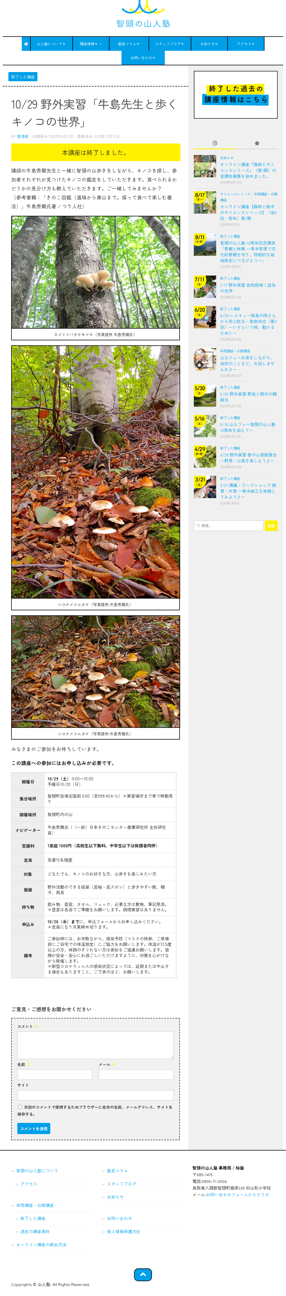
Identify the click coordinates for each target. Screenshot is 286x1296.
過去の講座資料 (35, 1231)
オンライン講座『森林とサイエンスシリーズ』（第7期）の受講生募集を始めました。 (248, 170)
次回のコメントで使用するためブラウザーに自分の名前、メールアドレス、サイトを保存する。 (95, 1110)
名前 (23, 1064)
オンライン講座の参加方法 (41, 1244)
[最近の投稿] (215, 143)
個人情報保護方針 (123, 1231)
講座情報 (87, 43)
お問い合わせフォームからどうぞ (237, 1194)
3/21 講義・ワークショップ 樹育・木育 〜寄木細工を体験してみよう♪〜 (248, 491)
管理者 (23, 136)
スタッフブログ (168, 43)
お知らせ (207, 43)
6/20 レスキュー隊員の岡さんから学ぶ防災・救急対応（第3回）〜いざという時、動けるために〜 (248, 324)
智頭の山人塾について (37, 1170)
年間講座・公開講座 (235, 350)
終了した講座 (23, 77)
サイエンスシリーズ (235, 194)
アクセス (244, 43)
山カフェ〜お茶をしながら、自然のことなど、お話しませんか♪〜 (247, 363)
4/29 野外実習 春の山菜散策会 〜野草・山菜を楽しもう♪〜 (248, 457)
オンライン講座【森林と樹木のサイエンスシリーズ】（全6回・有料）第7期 (248, 212)
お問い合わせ (141, 57)
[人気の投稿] (257, 143)
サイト (23, 1085)
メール (107, 1064)
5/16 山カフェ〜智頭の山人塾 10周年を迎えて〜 (247, 427)
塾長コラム (127, 43)
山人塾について (49, 43)
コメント (27, 1026)
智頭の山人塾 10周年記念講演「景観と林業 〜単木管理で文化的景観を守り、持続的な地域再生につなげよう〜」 (248, 251)
